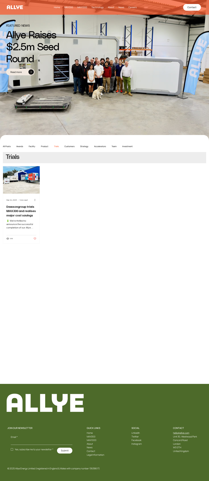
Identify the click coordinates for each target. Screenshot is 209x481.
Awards (19, 146)
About (90, 443)
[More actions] (36, 200)
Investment (127, 146)
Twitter (135, 436)
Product (44, 146)
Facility (32, 146)
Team (114, 146)
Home (90, 432)
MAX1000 (91, 440)
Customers (69, 146)
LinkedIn (136, 432)
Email (14, 437)
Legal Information (95, 454)
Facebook (136, 440)
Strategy (84, 146)
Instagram (137, 443)
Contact (91, 451)
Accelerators (100, 146)
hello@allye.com (181, 432)
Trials (56, 146)
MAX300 (91, 436)
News (89, 447)
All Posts (7, 146)
